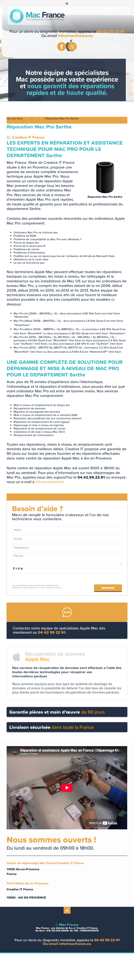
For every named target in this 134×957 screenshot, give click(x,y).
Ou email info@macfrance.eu (67, 943)
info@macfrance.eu (75, 36)
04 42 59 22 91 (111, 31)
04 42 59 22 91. (52, 632)
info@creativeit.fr (49, 482)
